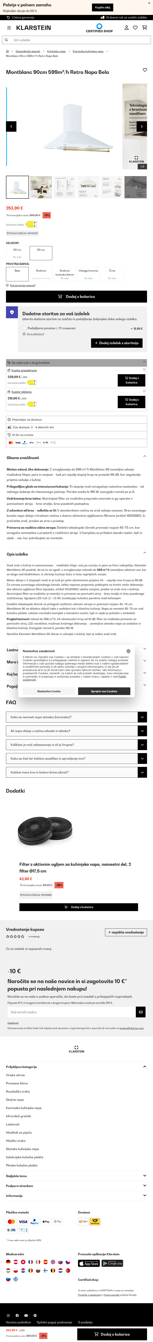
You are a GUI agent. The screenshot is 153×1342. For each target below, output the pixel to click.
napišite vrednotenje (127, 932)
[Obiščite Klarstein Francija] (30, 1262)
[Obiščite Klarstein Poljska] (15, 1270)
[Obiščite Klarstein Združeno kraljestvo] (53, 1262)
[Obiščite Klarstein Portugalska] (68, 1270)
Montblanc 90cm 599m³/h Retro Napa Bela (32, 55)
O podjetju (85, 1322)
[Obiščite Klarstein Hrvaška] (23, 1270)
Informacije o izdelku (15, 224)
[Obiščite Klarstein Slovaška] (60, 1262)
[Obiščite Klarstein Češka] (68, 1262)
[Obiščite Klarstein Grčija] (15, 1279)
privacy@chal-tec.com (132, 1028)
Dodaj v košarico (80, 296)
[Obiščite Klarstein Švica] (23, 1262)
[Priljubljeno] (135, 27)
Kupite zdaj (102, 7)
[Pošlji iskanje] (6, 40)
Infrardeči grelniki (18, 1116)
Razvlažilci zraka (18, 1091)
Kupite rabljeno (22, 391)
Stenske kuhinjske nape (22, 1149)
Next (142, 126)
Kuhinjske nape (56, 51)
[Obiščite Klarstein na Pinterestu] (35, 1315)
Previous (11, 126)
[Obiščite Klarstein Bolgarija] (38, 1270)
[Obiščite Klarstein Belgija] (53, 1270)
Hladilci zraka (16, 1141)
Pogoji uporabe (112, 1294)
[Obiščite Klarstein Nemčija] (8, 1262)
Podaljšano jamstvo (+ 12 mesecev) (51, 328)
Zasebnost (12, 1023)
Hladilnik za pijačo (19, 1132)
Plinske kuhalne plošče (22, 1165)
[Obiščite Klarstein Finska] (45, 1270)
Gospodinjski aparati (28, 51)
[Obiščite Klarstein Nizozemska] (60, 1270)
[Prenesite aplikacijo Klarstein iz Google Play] (112, 1263)
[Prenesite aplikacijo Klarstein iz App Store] (89, 1263)
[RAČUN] (127, 27)
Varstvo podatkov (18, 1322)
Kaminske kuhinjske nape (88, 51)
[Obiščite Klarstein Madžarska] (8, 1270)
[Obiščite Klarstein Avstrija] (15, 1262)
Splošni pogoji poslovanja (54, 1322)
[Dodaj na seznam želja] (145, 70)
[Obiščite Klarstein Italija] (38, 1262)
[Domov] (11, 51)
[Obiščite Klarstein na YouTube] (26, 1315)
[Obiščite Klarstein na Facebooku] (17, 1315)
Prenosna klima (17, 1083)
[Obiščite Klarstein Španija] (45, 1262)
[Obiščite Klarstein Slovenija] (8, 1279)
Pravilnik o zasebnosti (89, 1294)
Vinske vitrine (15, 1075)
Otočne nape (15, 1100)
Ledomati (12, 1124)
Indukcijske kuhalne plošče (24, 1157)
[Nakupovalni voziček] (144, 27)
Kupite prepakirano (24, 370)
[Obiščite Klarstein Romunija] (30, 1270)
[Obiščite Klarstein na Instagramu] (8, 1315)
